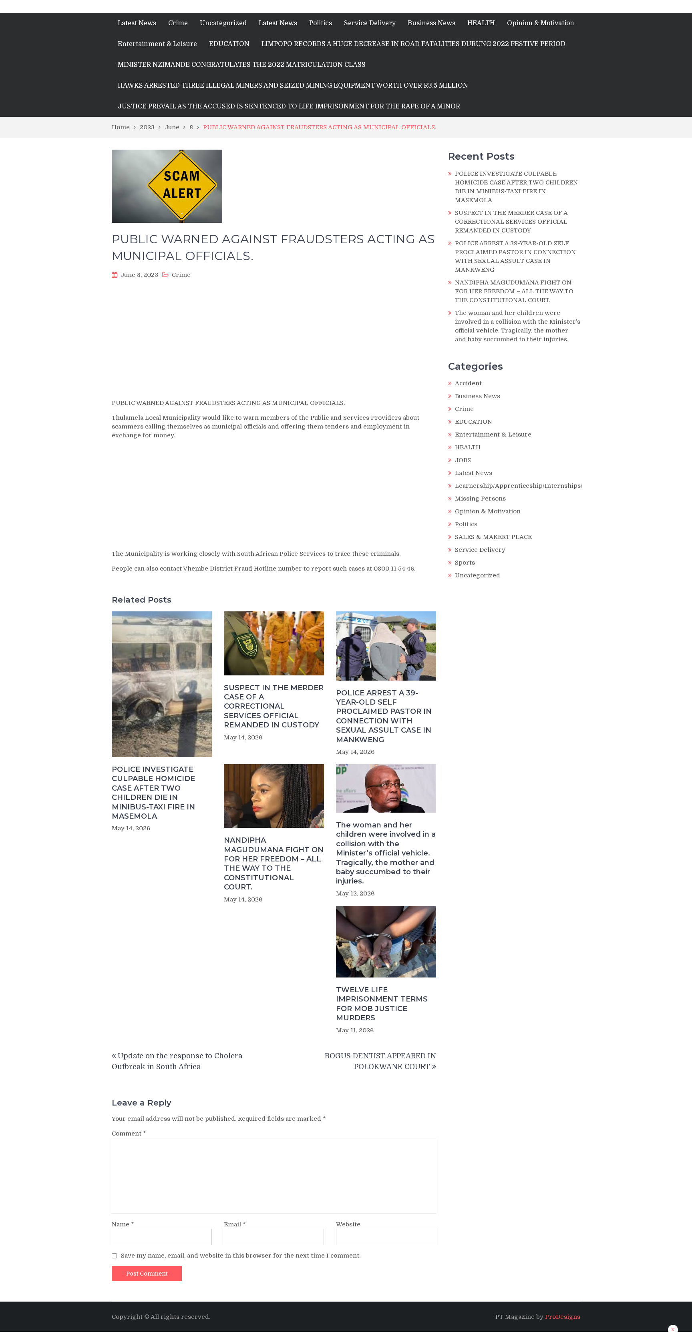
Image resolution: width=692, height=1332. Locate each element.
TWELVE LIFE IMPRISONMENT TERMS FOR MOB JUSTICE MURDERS (382, 1003)
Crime (178, 23)
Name (123, 1224)
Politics (320, 23)
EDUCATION (229, 44)
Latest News (137, 23)
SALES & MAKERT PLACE (493, 537)
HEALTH (481, 23)
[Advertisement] (274, 341)
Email (235, 1224)
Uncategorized (223, 23)
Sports (465, 562)
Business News (431, 23)
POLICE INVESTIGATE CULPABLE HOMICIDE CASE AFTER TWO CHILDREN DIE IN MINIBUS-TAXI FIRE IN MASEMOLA (153, 793)
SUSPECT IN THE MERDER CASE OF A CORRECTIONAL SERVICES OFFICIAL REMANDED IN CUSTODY (274, 706)
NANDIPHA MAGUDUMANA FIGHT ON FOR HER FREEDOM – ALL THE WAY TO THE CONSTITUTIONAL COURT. (274, 863)
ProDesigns (562, 1316)
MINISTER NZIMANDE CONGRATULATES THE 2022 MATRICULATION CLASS (242, 64)
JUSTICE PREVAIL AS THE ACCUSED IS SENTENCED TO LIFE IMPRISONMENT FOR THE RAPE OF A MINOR (289, 106)
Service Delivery (370, 23)
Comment (129, 1133)
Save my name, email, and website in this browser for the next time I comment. (240, 1255)
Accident (468, 383)
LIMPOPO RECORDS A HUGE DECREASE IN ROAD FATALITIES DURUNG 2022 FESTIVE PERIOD (413, 44)
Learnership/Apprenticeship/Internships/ (519, 485)
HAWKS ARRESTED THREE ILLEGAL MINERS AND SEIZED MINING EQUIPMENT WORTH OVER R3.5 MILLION (293, 85)
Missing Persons (480, 498)
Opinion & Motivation (540, 23)
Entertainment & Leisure (157, 44)
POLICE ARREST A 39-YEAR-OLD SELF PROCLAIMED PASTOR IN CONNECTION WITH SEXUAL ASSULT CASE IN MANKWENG (384, 716)
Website (348, 1224)
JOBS (463, 460)
